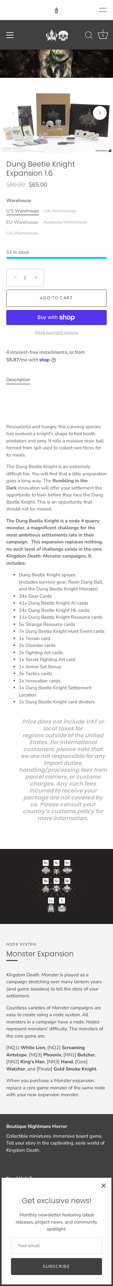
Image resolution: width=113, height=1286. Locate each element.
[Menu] (10, 35)
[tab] (21, 379)
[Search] (89, 36)
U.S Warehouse (22, 211)
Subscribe (56, 1266)
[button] (13, 113)
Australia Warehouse (65, 222)
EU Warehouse (22, 222)
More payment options (56, 332)
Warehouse (18, 200)
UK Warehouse (60, 211)
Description (18, 379)
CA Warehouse (22, 233)
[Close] (103, 1186)
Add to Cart (56, 298)
